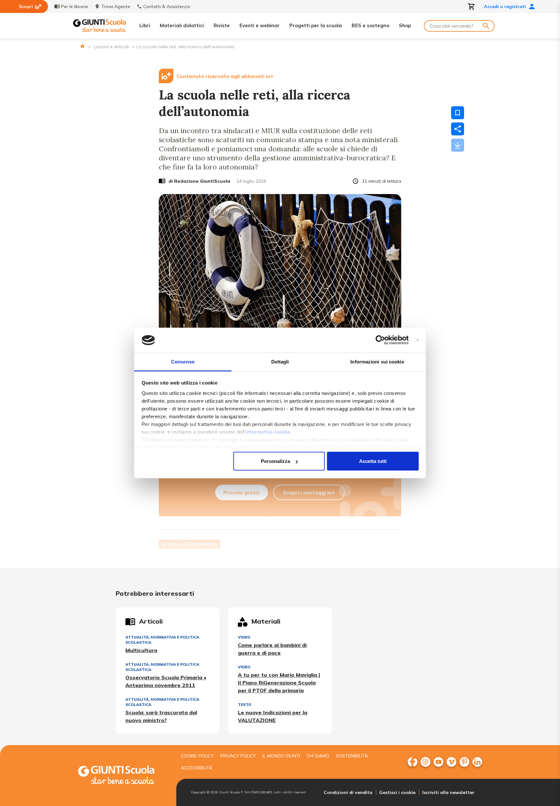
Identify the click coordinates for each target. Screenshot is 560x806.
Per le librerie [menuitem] (74, 6)
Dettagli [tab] (280, 361)
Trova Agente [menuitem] (115, 6)
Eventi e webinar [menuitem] (259, 25)
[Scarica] (457, 145)
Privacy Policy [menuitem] (238, 756)
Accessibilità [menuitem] (196, 768)
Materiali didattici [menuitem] (182, 25)
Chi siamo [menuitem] (318, 756)
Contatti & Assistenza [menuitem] (166, 6)
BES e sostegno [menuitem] (370, 25)
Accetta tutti (373, 461)
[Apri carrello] (471, 6)
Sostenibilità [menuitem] (352, 756)
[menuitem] (412, 762)
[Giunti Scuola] (99, 25)
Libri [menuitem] (144, 25)
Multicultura (141, 650)
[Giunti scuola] (123, 776)
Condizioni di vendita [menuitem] (348, 792)
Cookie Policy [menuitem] (197, 756)
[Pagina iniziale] (82, 46)
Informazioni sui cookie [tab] (377, 361)
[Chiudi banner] (417, 340)
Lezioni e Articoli (111, 47)
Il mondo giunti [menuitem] (281, 756)
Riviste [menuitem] (222, 25)
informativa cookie (267, 431)
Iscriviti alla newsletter (448, 792)
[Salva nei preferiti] (457, 112)
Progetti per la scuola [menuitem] (315, 25)
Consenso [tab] (182, 361)
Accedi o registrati (505, 6)
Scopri (26, 6)
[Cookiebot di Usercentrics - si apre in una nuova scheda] (380, 340)
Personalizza (275, 461)
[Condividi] (457, 128)
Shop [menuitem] (405, 25)
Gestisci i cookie (397, 792)
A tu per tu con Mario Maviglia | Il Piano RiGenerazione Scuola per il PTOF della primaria (279, 683)
